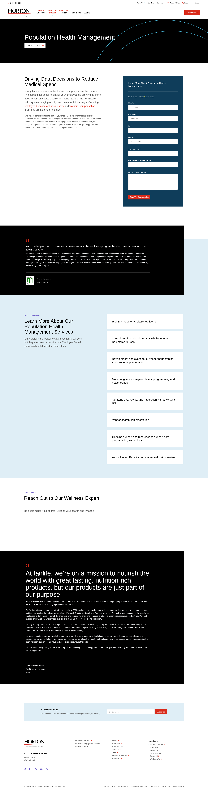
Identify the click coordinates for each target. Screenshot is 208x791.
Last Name (132, 114)
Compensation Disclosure (139, 786)
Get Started (191, 13)
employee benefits (34, 106)
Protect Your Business (82, 740)
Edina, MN (154, 756)
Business (41, 12)
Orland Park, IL (155, 747)
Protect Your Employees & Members (88, 743)
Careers (160, 3)
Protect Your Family (82, 746)
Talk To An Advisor (34, 46)
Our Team (151, 3)
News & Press (117, 746)
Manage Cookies (178, 786)
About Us (140, 3)
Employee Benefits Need (137, 172)
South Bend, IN (155, 753)
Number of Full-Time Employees (140, 160)
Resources (76, 13)
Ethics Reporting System (120, 786)
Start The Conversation (139, 197)
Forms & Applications (119, 755)
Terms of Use (166, 786)
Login (186, 3)
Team (114, 752)
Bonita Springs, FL (156, 744)
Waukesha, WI (155, 759)
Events (87, 13)
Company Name (134, 149)
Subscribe (161, 712)
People (52, 12)
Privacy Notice (154, 786)
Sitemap (107, 786)
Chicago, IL (154, 750)
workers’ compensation (82, 106)
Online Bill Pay (175, 3)
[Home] (19, 13)
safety (60, 106)
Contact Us (116, 758)
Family (63, 12)
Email (130, 126)
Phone (131, 137)
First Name (132, 103)
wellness (51, 106)
